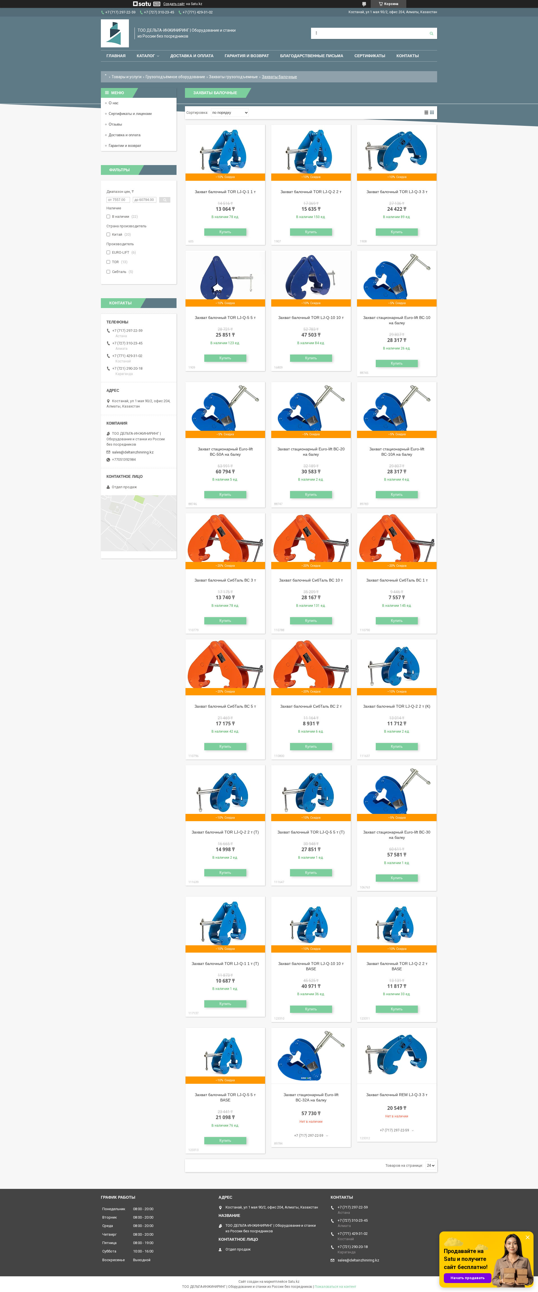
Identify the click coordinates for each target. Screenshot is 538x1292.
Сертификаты (369, 56)
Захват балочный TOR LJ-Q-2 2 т (310, 191)
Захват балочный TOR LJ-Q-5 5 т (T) (311, 832)
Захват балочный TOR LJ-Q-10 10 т (311, 317)
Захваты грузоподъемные (233, 77)
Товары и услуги (127, 77)
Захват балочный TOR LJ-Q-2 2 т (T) (225, 832)
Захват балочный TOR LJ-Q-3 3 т (397, 191)
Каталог (146, 56)
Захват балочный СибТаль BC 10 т (311, 580)
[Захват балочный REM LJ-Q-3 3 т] (397, 1056)
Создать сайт (174, 4)
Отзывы (115, 124)
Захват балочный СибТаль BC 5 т (225, 706)
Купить (225, 232)
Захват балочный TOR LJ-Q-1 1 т (225, 191)
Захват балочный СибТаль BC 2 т (311, 706)
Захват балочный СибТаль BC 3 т (225, 580)
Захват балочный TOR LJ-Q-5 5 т (225, 317)
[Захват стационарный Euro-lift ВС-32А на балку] (311, 1056)
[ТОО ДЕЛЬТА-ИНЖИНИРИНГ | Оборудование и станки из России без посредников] (115, 33)
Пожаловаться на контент (335, 1287)
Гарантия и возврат (247, 56)
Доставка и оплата (192, 56)
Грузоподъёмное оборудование (175, 77)
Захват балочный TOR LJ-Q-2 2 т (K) (396, 706)
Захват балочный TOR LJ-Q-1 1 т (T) (225, 963)
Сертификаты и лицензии (130, 114)
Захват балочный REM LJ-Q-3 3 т (396, 1094)
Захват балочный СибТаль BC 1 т (397, 580)
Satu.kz (294, 1282)
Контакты (407, 56)
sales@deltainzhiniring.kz (133, 452)
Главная (116, 56)
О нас (114, 103)
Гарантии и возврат (125, 145)
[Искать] (431, 33)
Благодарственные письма (311, 56)
